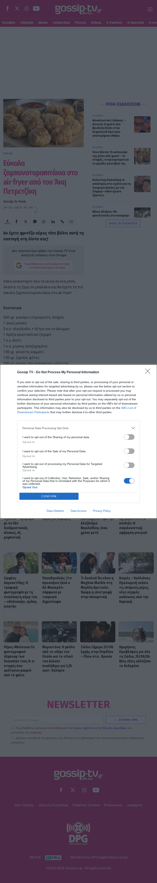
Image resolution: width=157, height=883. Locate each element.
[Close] (149, 372)
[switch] (129, 437)
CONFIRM (49, 496)
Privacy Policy (102, 510)
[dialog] (78, 441)
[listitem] (78, 428)
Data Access (78, 510)
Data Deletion (55, 510)
